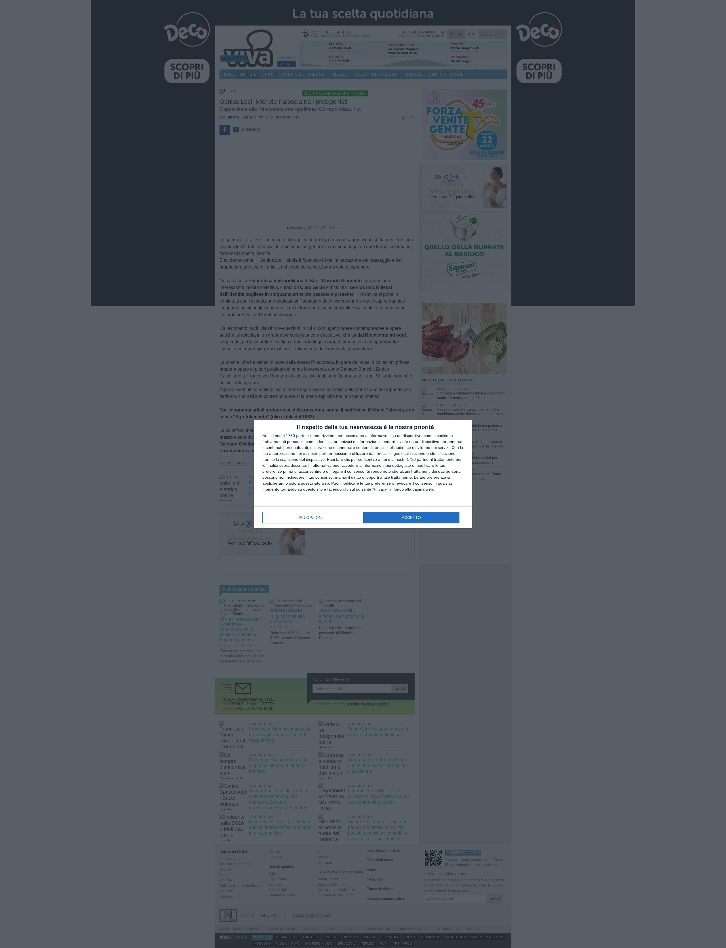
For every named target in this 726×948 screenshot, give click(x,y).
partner (302, 436)
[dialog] (363, 474)
